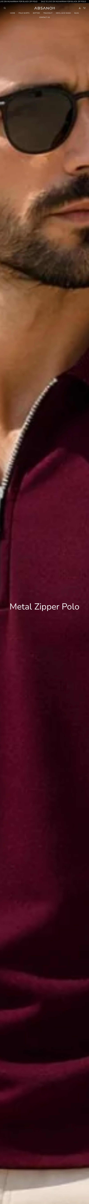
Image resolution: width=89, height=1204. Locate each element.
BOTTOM (36, 13)
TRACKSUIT (47, 13)
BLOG (76, 13)
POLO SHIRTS (24, 13)
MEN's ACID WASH (63, 13)
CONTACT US (44, 17)
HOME (12, 13)
